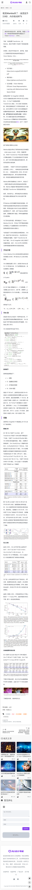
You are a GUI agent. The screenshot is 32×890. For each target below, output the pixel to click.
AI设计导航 (15, 886)
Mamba (11, 36)
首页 (3, 7)
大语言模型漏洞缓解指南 (8, 773)
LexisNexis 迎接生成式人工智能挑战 (23, 774)
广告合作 (20, 872)
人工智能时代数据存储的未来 (24, 793)
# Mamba (6, 716)
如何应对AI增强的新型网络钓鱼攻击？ (8, 793)
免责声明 (13, 872)
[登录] (26, 2)
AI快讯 (6, 7)
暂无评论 (8, 800)
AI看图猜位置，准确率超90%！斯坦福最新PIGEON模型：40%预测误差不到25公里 (8, 755)
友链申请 (6, 872)
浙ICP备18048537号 (23, 886)
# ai (13, 714)
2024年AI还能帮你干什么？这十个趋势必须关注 (24, 755)
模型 (17, 122)
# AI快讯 (8, 714)
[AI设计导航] (16, 2)
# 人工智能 (18, 714)
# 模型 (24, 714)
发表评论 (26, 828)
